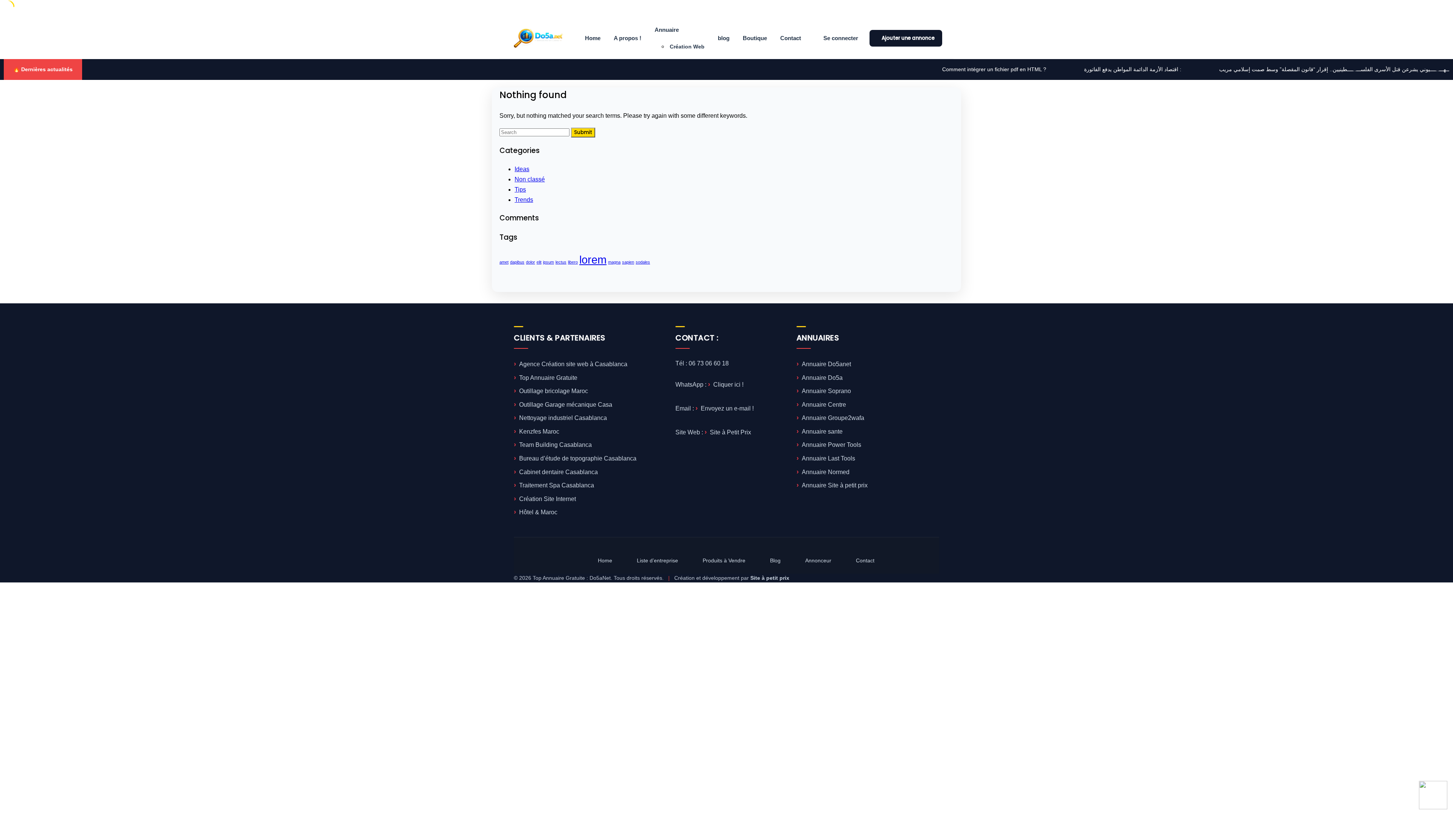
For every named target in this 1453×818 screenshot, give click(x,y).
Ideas (522, 169)
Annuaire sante (822, 431)
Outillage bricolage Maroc (553, 391)
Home (592, 38)
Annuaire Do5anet (826, 364)
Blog (775, 560)
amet (504, 262)
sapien (628, 262)
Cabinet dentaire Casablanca (558, 472)
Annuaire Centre (824, 404)
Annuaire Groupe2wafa (833, 418)
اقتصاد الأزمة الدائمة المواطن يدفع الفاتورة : (1052, 69)
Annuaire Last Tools (828, 458)
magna (614, 262)
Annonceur (818, 560)
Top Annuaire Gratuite (548, 378)
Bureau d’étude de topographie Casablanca (577, 458)
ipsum (548, 262)
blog (724, 38)
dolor (530, 262)
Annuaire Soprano (826, 391)
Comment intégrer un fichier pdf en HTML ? (914, 69)
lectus (560, 262)
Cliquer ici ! (728, 384)
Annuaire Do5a (822, 378)
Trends (524, 200)
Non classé (530, 179)
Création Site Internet (547, 499)
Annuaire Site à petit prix (835, 485)
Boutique (755, 38)
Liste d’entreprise (657, 560)
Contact (790, 38)
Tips (520, 189)
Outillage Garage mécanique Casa (565, 404)
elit (539, 262)
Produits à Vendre (724, 560)
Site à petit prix (769, 578)
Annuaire (667, 30)
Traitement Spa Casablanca (556, 485)
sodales (643, 262)
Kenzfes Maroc (539, 431)
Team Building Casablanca (555, 445)
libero (573, 262)
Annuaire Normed (825, 472)
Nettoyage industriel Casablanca (563, 418)
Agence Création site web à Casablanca (573, 364)
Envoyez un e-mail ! (727, 408)
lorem (593, 259)
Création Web (687, 47)
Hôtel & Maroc (538, 512)
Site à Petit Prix (730, 432)
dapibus (517, 262)
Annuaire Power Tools (831, 445)
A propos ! (627, 38)
